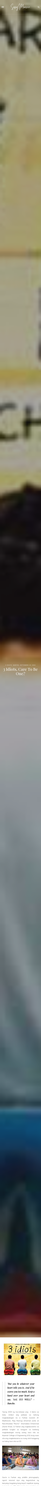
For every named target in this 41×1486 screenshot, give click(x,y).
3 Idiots (8, 665)
